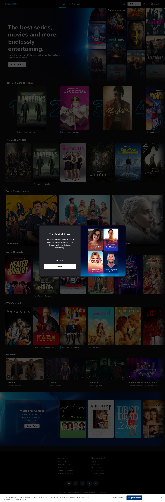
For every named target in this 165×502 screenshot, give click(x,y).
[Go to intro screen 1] (57, 260)
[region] (82, 498)
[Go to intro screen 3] (62, 260)
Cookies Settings (117, 498)
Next (60, 267)
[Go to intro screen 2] (60, 260)
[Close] (161, 497)
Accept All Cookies (134, 498)
